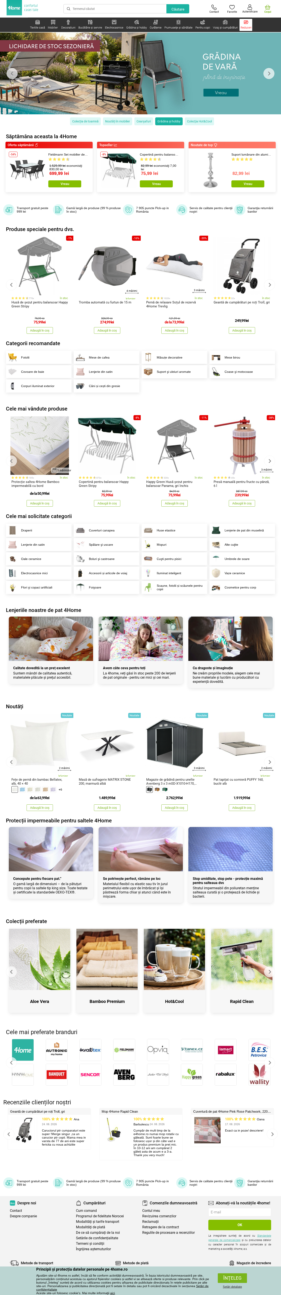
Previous (12, 73)
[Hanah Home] (23, 1075)
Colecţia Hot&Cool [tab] (199, 121)
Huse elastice (166, 530)
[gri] (38, 789)
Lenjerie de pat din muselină (244, 530)
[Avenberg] (124, 1075)
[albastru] (22, 789)
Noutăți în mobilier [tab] (117, 121)
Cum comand (86, 1210)
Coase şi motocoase (239, 371)
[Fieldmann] (124, 1050)
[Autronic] (57, 1050)
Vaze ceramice (235, 573)
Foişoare (95, 587)
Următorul (269, 1062)
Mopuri (161, 544)
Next (268, 73)
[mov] (53, 789)
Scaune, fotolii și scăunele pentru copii (180, 587)
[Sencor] (90, 1075)
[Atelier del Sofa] (158, 1075)
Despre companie (23, 1216)
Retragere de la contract (160, 1227)
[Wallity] (259, 1075)
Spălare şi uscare (101, 544)
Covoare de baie (32, 371)
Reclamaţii (150, 1221)
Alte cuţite (231, 544)
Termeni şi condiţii (90, 1243)
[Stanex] (192, 1050)
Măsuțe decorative (169, 357)
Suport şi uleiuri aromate (174, 371)
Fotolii (25, 357)
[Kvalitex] (90, 1050)
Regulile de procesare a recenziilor (168, 1232)
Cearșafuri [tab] (144, 121)
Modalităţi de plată (90, 1227)
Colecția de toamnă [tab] (85, 121)
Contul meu (151, 1210)
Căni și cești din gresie (104, 386)
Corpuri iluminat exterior (37, 386)
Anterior (11, 1062)
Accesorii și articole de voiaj (108, 573)
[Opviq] (158, 1050)
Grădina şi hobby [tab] (168, 121)
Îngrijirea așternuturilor (93, 1249)
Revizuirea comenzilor (159, 1216)
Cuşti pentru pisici (169, 559)
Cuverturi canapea (102, 530)
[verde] (165, 789)
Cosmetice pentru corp (240, 587)
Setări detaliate (232, 1286)
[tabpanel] (140, 73)
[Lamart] (226, 1050)
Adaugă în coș (39, 330)
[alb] (15, 789)
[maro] (45, 789)
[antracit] (149, 789)
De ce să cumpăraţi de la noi (98, 1232)
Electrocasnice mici (34, 573)
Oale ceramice (31, 559)
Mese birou (232, 357)
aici (112, 1293)
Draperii (26, 530)
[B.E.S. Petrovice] (259, 1050)
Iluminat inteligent (169, 573)
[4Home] (23, 1050)
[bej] (30, 789)
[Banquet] (57, 1075)
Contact (16, 1210)
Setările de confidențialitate (97, 1238)
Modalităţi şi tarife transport (97, 1221)
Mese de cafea (99, 357)
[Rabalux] (226, 1075)
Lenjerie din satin (101, 371)
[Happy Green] (192, 1075)
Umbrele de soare (237, 559)
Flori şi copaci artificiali (36, 587)
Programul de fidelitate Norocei (100, 1216)
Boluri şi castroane (102, 559)
